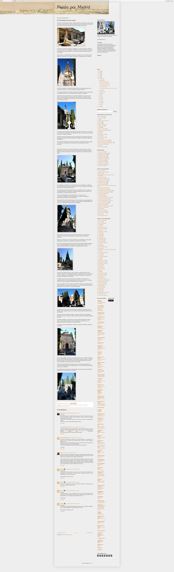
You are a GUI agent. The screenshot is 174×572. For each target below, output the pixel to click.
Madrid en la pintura (102, 204)
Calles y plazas (101, 117)
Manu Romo (62, 413)
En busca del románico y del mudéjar (105, 190)
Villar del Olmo (101, 293)
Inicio (76, 532)
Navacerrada (100, 267)
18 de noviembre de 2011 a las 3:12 (69, 452)
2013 (99, 74)
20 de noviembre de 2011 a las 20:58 (72, 482)
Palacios (99, 135)
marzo (100, 101)
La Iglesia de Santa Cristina (104, 83)
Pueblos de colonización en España (100, 354)
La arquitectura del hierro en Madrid (104, 197)
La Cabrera (100, 253)
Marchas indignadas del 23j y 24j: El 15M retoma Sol (101, 371)
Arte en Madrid (100, 305)
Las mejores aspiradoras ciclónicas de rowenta (101, 386)
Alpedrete (100, 224)
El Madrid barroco (101, 151)
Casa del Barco (100, 343)
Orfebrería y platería (102, 134)
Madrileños (100, 208)
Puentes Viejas (101, 275)
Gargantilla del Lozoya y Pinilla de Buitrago (106, 249)
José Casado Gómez (64, 437)
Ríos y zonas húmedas (102, 144)
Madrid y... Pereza (101, 514)
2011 (99, 77)
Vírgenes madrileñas (102, 215)
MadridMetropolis (101, 312)
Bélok (61, 452)
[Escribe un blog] (72, 403)
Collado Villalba (101, 239)
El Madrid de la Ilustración (103, 153)
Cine (99, 119)
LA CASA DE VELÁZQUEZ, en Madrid (100, 339)
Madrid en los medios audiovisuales (105, 205)
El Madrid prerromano (102, 162)
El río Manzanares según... (103, 189)
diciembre (101, 78)
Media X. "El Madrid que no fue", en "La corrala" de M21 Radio (101, 427)
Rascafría (100, 277)
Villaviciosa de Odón (102, 295)
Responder (62, 423)
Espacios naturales (101, 124)
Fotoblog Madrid (101, 459)
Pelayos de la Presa (102, 273)
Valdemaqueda (101, 286)
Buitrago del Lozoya (102, 231)
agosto (100, 93)
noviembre (101, 80)
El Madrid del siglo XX (102, 156)
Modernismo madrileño (102, 211)
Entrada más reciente (61, 532)
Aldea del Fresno (101, 223)
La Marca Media (101, 194)
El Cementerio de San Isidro (104, 85)
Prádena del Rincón (102, 274)
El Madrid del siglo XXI (102, 157)
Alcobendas (100, 221)
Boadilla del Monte (101, 228)
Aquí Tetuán (100, 369)
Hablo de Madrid (101, 407)
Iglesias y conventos (102, 128)
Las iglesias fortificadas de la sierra (104, 200)
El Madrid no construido (102, 161)
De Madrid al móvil (101, 538)
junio (100, 96)
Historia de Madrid (101, 374)
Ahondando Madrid (101, 413)
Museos (99, 133)
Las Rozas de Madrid (102, 256)
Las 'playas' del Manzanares (103, 198)
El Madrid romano (101, 165)
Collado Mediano (101, 238)
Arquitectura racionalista (102, 172)
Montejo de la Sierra (102, 263)
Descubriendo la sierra (102, 181)
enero (100, 104)
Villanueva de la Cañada (102, 292)
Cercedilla (100, 235)
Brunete (99, 230)
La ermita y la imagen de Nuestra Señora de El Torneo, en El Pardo (101, 404)
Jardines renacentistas (102, 193)
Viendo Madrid (100, 496)
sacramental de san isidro (65, 427)
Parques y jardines (101, 137)
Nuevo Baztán (100, 268)
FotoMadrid (100, 549)
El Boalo (99, 244)
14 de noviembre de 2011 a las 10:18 (72, 413)
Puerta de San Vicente (101, 328)
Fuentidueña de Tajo (102, 246)
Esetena (62, 469)
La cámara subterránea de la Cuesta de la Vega (108, 88)
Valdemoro (100, 288)
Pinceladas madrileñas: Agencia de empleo (101, 319)
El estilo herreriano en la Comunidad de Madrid (107, 185)
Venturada (100, 291)
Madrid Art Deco (101, 342)
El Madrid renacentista (102, 164)
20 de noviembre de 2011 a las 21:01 (72, 490)
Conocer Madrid (101, 322)
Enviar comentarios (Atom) (67, 534)
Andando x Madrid (101, 521)
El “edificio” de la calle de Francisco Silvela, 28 (101, 482)
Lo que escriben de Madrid (103, 203)
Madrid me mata (101, 384)
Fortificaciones (101, 126)
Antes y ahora (100, 170)
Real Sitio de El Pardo (102, 212)
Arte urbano (100, 173)
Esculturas (100, 123)
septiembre (101, 91)
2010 (99, 106)
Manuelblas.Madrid (101, 337)
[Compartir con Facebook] (74, 403)
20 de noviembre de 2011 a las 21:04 (72, 503)
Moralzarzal (100, 264)
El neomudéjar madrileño (103, 187)
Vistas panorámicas (101, 146)
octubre (100, 90)
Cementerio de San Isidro (65, 406)
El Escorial (100, 245)
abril (100, 99)
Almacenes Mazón (101, 469)
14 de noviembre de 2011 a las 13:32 (76, 437)
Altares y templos (101, 116)
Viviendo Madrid (101, 500)
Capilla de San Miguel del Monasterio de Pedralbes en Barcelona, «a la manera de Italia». (101, 308)
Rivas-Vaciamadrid (101, 278)
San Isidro (100, 214)
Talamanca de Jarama (102, 281)
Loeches (99, 257)
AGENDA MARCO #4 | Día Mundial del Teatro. (101, 348)
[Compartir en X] (73, 403)
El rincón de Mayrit (101, 316)
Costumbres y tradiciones (103, 179)
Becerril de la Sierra (102, 227)
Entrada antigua (90, 532)
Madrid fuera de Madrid (102, 207)
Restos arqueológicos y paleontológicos (105, 142)
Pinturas (99, 138)
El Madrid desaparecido (102, 158)
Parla (99, 270)
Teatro (99, 145)
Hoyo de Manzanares (102, 252)
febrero (100, 102)
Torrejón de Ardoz (101, 282)
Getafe (99, 250)
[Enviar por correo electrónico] (70, 403)
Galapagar (100, 248)
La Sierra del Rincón (102, 196)
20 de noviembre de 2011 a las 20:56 (72, 469)
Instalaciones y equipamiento (103, 130)
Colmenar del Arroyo (102, 242)
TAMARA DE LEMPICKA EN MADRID (100, 393)
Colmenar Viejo (101, 241)
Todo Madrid (100, 378)
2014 (99, 72)
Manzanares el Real (102, 260)
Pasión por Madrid (73, 7)
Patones (99, 271)
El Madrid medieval (101, 160)
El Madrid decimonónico (102, 154)
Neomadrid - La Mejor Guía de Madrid (100, 541)
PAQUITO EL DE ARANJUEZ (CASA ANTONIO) (101, 488)
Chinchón (100, 237)
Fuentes (99, 127)
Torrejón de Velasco (102, 284)
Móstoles (100, 266)
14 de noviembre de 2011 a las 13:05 (78, 427)
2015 (99, 71)
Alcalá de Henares (101, 220)
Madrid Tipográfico (101, 463)
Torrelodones (100, 285)
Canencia (100, 232)
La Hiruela (100, 255)
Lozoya (99, 259)
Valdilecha (100, 289)
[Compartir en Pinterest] (76, 403)
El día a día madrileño (102, 184)
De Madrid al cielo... (101, 455)
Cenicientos (100, 234)
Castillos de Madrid (101, 530)
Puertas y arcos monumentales (104, 141)
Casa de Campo (101, 177)
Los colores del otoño (103, 86)
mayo (100, 98)
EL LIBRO (99, 411)
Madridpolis (100, 547)
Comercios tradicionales (102, 120)
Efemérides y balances (102, 182)
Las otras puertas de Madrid (103, 201)
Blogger (90, 563)
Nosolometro (100, 418)
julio (100, 94)
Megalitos (100, 131)
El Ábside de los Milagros (104, 81)
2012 (99, 75)
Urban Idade (100, 352)
